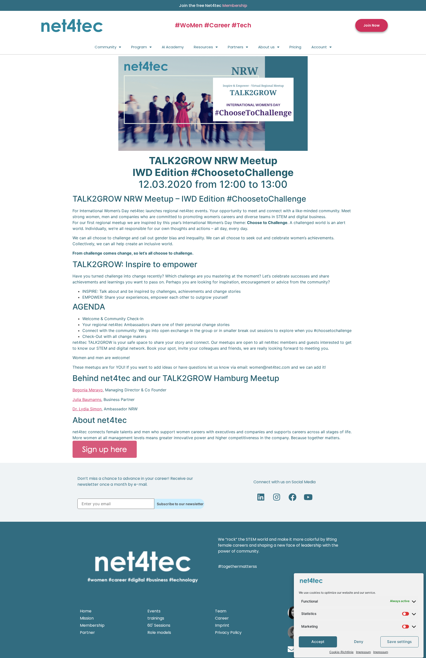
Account (319, 47)
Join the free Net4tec (213, 5)
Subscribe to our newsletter (180, 504)
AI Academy (173, 47)
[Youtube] (308, 497)
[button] (371, 25)
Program (139, 47)
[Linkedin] (261, 497)
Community (105, 47)
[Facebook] (292, 497)
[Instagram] (276, 497)
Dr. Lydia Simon (87, 408)
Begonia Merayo (87, 389)
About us (266, 47)
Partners (235, 47)
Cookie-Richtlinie (341, 652)
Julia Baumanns (86, 399)
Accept (317, 642)
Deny (358, 642)
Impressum (363, 652)
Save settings (399, 642)
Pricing (295, 47)
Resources (203, 47)
